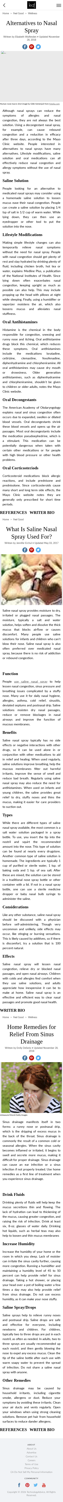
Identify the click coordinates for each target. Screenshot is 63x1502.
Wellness (32, 13)
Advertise (31, 1453)
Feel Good (18, 13)
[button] (24, 46)
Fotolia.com (54, 104)
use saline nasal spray (30, 681)
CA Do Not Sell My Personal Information (31, 1472)
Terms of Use (31, 1464)
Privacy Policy (32, 1468)
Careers (31, 1460)
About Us (31, 1449)
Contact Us (31, 1456)
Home (6, 13)
